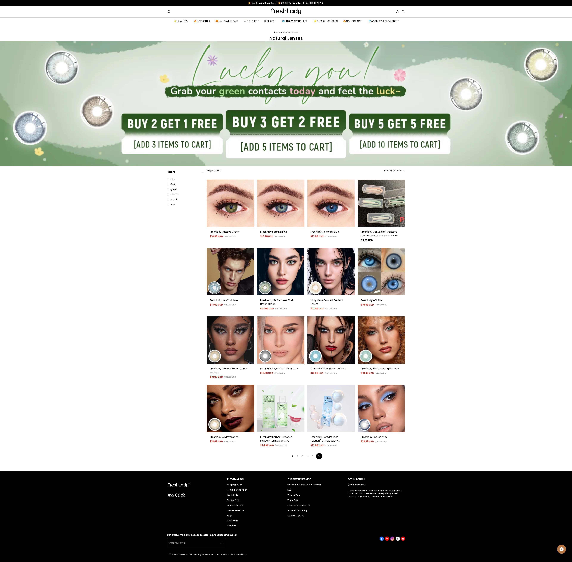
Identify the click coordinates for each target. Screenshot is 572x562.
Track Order (233, 494)
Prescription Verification (299, 505)
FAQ (289, 489)
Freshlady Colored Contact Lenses (304, 484)
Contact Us (232, 520)
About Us (231, 525)
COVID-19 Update (295, 515)
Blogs (230, 515)
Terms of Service (235, 505)
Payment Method (235, 510)
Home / (278, 32)
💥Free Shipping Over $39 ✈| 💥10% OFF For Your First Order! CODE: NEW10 (286, 2)
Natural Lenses (290, 32)
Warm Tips (292, 500)
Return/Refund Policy (237, 489)
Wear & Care (293, 494)
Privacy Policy (233, 500)
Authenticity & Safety (297, 510)
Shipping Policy (234, 484)
